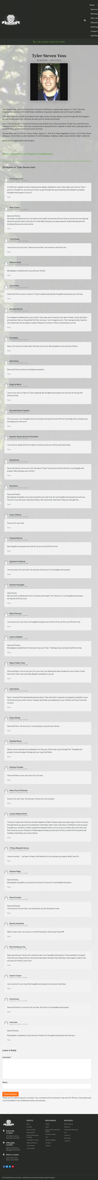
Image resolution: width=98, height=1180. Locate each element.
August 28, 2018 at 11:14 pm (18, 180)
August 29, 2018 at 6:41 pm (18, 769)
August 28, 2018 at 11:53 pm (18, 209)
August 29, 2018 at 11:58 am (18, 563)
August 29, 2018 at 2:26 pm (18, 638)
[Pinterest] (13, 1167)
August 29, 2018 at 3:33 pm (18, 664)
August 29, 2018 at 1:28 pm (18, 615)
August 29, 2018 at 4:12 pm (18, 719)
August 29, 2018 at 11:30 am (18, 516)
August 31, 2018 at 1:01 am (18, 948)
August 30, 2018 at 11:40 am (18, 850)
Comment (7, 1057)
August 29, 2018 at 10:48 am (18, 487)
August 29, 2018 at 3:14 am (18, 386)
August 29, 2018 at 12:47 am (18, 311)
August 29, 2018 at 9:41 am (18, 438)
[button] (84, 20)
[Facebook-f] (4, 1167)
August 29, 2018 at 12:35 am (18, 287)
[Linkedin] (10, 1167)
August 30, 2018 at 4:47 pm (18, 925)
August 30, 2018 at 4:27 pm (18, 899)
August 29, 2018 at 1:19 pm (18, 586)
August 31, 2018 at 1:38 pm (18, 977)
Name (4, 1082)
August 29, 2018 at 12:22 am (18, 264)
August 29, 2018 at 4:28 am (18, 412)
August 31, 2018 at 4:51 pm (18, 1000)
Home (92, 5)
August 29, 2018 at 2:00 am (18, 339)
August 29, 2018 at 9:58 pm (18, 815)
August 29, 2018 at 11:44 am (18, 540)
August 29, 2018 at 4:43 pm (18, 743)
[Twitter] (7, 1167)
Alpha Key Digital (50, 1177)
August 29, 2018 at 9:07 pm (18, 792)
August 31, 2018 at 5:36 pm (18, 1024)
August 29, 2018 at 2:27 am (18, 363)
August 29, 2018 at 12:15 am (18, 241)
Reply (9, 197)
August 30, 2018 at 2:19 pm (18, 873)
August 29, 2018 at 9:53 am (18, 461)
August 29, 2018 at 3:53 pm (18, 690)
